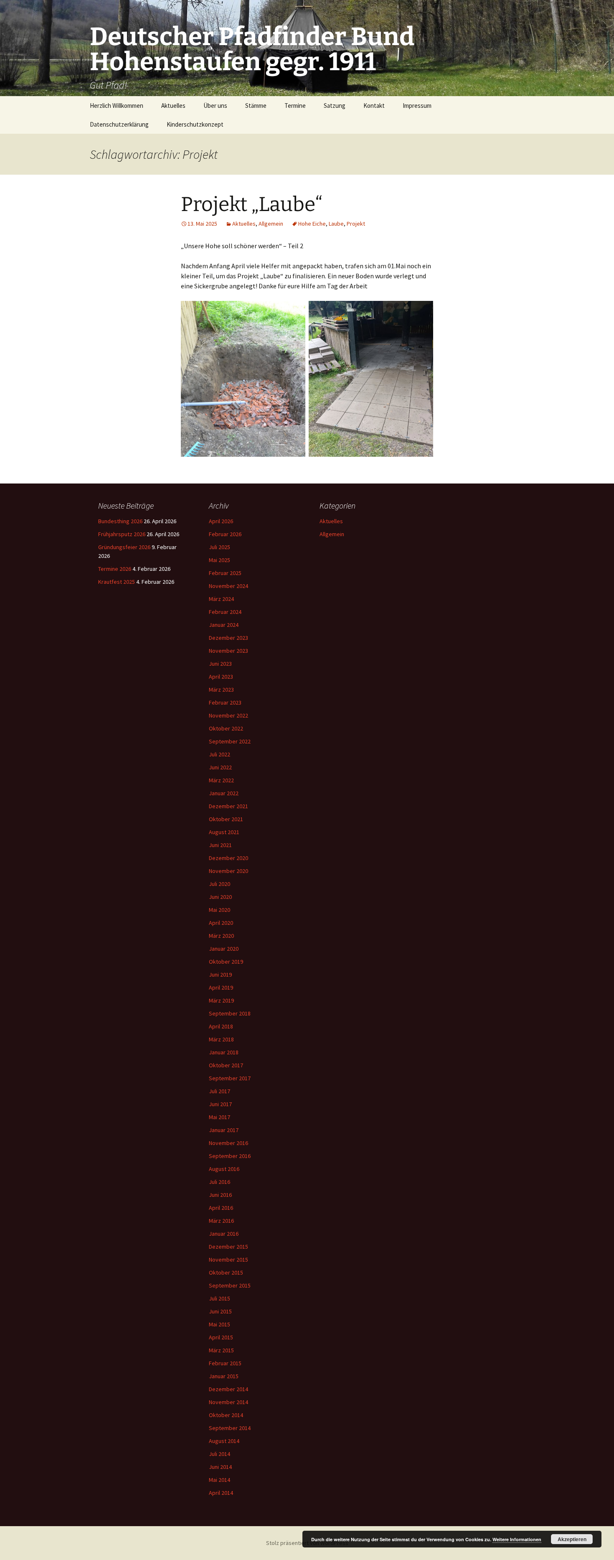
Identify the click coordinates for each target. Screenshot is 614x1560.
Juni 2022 (220, 767)
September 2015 (230, 1285)
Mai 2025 (219, 560)
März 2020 (221, 935)
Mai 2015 (219, 1324)
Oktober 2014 (226, 1415)
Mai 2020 (219, 910)
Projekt (356, 223)
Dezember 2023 (228, 637)
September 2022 (230, 741)
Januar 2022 (223, 793)
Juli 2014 (219, 1454)
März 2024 (221, 599)
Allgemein (271, 223)
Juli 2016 (219, 1182)
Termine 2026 (114, 569)
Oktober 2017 (226, 1065)
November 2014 (228, 1402)
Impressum (417, 105)
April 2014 (221, 1492)
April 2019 (221, 987)
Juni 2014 (220, 1467)
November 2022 (228, 715)
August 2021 (224, 832)
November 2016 (228, 1143)
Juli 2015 (219, 1298)
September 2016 (230, 1156)
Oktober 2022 (226, 728)
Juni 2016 (220, 1195)
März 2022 (221, 780)
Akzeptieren (572, 1539)
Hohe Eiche (312, 223)
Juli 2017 (219, 1091)
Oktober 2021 (226, 819)
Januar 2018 (223, 1052)
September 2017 (230, 1078)
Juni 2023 (220, 663)
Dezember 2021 (228, 806)
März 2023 (221, 689)
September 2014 (230, 1428)
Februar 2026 (225, 534)
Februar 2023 (225, 702)
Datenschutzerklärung (119, 124)
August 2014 (224, 1441)
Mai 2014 (219, 1480)
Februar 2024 (225, 612)
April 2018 (221, 1026)
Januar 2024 (223, 625)
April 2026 (221, 521)
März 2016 (221, 1220)
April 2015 (221, 1337)
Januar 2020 (223, 948)
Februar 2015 (225, 1363)
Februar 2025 (225, 573)
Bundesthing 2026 (120, 521)
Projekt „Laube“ (251, 204)
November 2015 (228, 1259)
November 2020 (228, 871)
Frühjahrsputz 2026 (121, 534)
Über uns (215, 105)
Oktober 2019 (226, 961)
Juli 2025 (219, 547)
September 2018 (230, 1013)
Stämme (255, 105)
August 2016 (224, 1169)
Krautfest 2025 (116, 581)
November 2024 (228, 586)
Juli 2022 (219, 754)
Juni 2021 (220, 845)
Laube (336, 223)
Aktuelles (173, 105)
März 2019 (221, 1000)
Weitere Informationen (516, 1539)
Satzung (334, 105)
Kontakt (374, 105)
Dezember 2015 (228, 1246)
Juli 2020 (219, 884)
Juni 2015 (220, 1311)
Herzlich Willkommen (116, 105)
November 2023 (228, 650)
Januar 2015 (223, 1376)
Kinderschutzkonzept (195, 124)
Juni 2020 (220, 897)
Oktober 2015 (226, 1272)
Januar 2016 (223, 1233)
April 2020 (221, 922)
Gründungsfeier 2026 (124, 547)
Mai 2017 (219, 1117)
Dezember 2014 (228, 1389)
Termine (295, 105)
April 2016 (221, 1207)
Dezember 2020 (228, 858)
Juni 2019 (220, 974)
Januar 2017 (223, 1130)
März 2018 (221, 1039)
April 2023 (221, 676)
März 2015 (221, 1350)
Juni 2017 (220, 1104)
